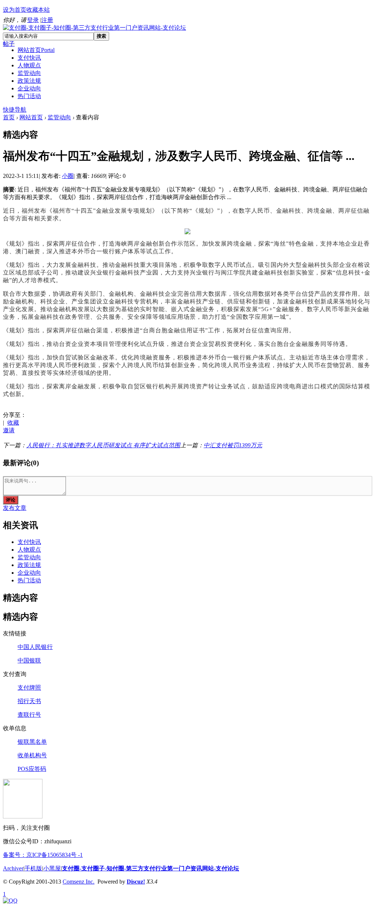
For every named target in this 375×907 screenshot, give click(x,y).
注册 (47, 20)
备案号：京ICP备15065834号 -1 (43, 855)
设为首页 (14, 10)
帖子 (9, 44)
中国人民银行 (35, 647)
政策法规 (29, 81)
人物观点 (29, 65)
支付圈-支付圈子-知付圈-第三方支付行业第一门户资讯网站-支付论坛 (150, 868)
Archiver (13, 868)
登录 (33, 20)
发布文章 (14, 508)
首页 (9, 117)
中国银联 (29, 660)
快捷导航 (14, 110)
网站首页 (36, 50)
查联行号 (29, 715)
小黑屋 (52, 868)
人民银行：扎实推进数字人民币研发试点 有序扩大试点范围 (103, 445)
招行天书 (29, 701)
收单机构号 (32, 755)
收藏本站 (38, 10)
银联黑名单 (32, 742)
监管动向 (29, 73)
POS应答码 (32, 769)
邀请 (9, 430)
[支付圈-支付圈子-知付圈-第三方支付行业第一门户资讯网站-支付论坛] (94, 28)
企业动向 (29, 88)
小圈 (68, 176)
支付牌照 (29, 687)
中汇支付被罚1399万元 (233, 445)
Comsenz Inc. (78, 881)
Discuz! (136, 881)
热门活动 (29, 96)
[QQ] (10, 900)
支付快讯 (29, 58)
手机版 (33, 868)
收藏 (13, 422)
